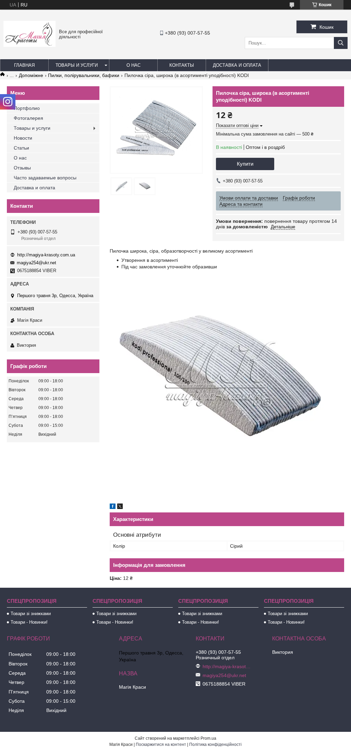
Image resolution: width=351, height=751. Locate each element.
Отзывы (22, 167)
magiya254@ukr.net (36, 262)
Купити (245, 164)
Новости (23, 138)
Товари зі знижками (31, 613)
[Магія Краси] (29, 45)
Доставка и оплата (237, 65)
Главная (24, 65)
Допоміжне (31, 75)
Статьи (21, 148)
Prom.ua (208, 738)
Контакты (181, 65)
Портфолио (27, 108)
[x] (120, 507)
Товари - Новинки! (29, 622)
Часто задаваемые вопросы (45, 177)
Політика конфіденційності (215, 744)
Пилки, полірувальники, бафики (83, 75)
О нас (133, 65)
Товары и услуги (77, 65)
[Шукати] (341, 43)
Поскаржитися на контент (161, 744)
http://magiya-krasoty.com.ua (46, 254)
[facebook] (113, 507)
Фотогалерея (28, 118)
